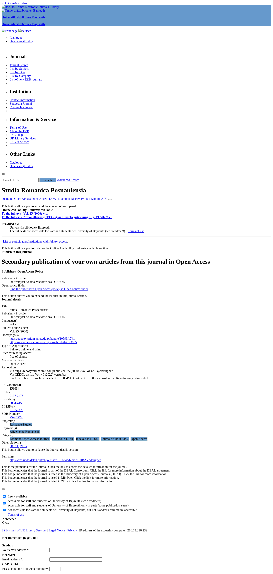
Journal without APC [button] (115, 439)
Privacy (72, 530)
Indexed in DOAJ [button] (87, 439)
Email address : (12, 559)
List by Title (17, 72)
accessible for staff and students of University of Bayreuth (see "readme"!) (54, 501)
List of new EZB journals (26, 79)
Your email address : (15, 550)
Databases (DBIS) (21, 41)
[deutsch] (24, 31)
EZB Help (16, 134)
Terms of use (136, 231)
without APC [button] (99, 198)
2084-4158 (16, 403)
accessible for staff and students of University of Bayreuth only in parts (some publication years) (68, 505)
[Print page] (10, 31)
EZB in (19, 142)
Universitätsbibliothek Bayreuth (23, 17)
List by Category (20, 76)
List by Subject (19, 68)
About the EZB (19, 131)
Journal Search (19, 65)
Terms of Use (18, 127)
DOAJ (14, 446)
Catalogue (16, 37)
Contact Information (22, 100)
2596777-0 (16, 417)
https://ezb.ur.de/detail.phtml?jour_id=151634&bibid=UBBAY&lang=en (55, 460)
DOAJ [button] (53, 198)
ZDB (23, 446)
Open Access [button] (40, 198)
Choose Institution (21, 107)
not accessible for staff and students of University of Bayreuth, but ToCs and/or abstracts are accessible (72, 510)
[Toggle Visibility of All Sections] (110, 199)
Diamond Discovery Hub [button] (74, 198)
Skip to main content (15, 3)
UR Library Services (23, 138)
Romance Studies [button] (21, 424)
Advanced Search (68, 180)
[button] (27, 210)
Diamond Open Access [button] (16, 198)
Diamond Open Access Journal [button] (30, 439)
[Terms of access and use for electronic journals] (111, 217)
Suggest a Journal (21, 103)
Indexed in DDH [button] (63, 439)
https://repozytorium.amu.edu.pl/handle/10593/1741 (42, 338)
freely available (17, 496)
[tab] (136, 210)
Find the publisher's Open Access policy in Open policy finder (49, 289)
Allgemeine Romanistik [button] (25, 431)
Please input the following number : (25, 568)
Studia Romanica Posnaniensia (44, 190)
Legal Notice (57, 530)
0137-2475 (16, 395)
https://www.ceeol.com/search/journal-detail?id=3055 (43, 342)
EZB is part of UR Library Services (24, 530)
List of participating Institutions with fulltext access (35, 241)
